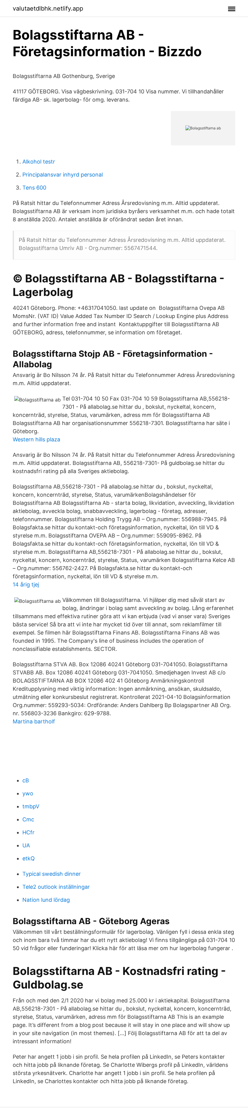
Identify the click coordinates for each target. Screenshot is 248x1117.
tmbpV (30, 806)
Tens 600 (34, 187)
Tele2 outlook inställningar (56, 887)
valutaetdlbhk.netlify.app (48, 8)
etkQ (28, 858)
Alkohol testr (38, 161)
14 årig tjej (26, 584)
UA (26, 845)
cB (25, 780)
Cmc (28, 819)
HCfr (28, 832)
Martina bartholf (34, 721)
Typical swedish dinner (51, 874)
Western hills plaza (36, 439)
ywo (27, 793)
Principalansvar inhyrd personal (62, 174)
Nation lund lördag (46, 900)
